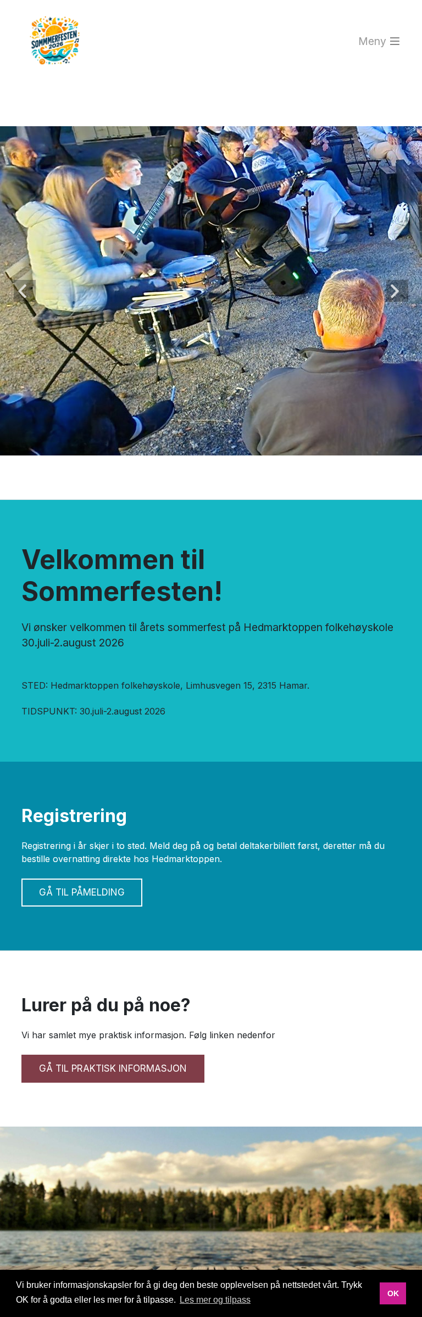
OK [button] (393, 1293)
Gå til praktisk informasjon (113, 1068)
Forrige (25, 291)
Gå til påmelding (82, 892)
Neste (397, 291)
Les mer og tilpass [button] (215, 1299)
